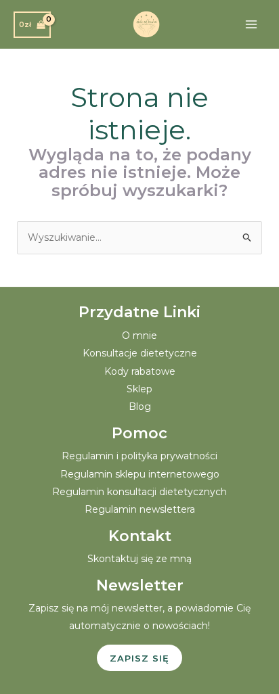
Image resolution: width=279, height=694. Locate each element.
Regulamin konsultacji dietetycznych (139, 492)
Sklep (139, 389)
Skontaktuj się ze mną (139, 559)
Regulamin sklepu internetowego (139, 474)
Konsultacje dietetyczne (140, 353)
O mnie (139, 335)
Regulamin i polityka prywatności (139, 456)
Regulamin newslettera (140, 509)
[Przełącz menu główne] (251, 24)
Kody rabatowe (139, 371)
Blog (140, 406)
